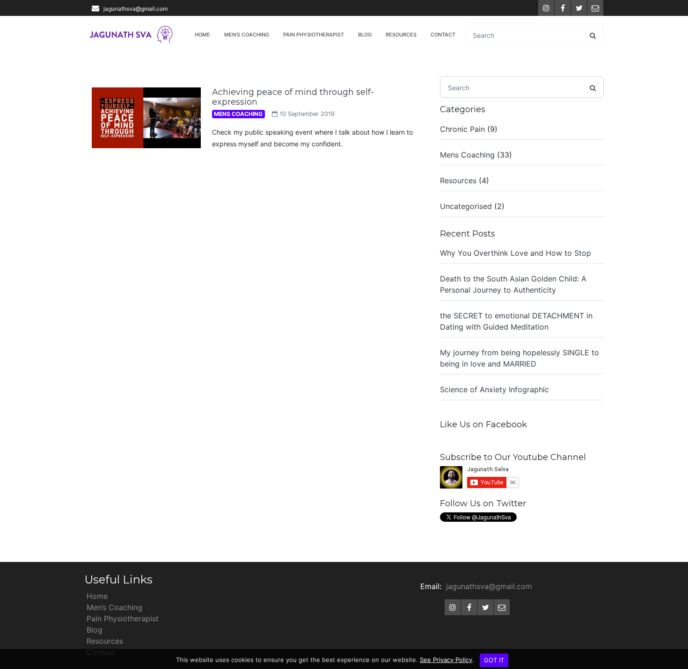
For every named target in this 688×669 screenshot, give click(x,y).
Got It (494, 660)
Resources (401, 34)
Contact (443, 34)
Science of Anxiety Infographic (494, 389)
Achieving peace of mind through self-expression (293, 97)
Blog (365, 34)
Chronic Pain (462, 128)
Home (202, 34)
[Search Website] (592, 35)
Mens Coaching (467, 154)
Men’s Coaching (246, 34)
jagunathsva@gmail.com (135, 8)
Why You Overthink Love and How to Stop (515, 253)
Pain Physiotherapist (313, 34)
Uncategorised (466, 205)
